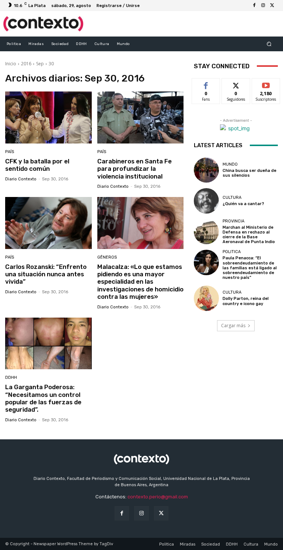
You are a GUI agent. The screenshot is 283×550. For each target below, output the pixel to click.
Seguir (236, 84)
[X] (272, 5)
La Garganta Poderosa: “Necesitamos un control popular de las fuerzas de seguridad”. (43, 398)
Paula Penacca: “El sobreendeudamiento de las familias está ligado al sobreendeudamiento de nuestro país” (250, 268)
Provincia (233, 221)
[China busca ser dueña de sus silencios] (206, 170)
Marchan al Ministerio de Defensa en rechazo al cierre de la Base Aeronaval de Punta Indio (249, 235)
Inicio (10, 63)
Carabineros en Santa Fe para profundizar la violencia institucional (134, 169)
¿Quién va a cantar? (243, 203)
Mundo (230, 164)
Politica (232, 252)
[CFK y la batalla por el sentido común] (48, 117)
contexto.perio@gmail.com (157, 496)
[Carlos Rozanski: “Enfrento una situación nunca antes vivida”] (48, 223)
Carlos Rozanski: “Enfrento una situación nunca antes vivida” (46, 274)
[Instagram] (263, 5)
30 (51, 63)
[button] (269, 44)
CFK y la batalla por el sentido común (37, 165)
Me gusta (206, 84)
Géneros (107, 257)
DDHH (11, 378)
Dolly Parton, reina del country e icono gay (246, 301)
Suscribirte (266, 84)
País (9, 152)
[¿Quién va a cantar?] (206, 200)
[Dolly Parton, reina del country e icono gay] (206, 298)
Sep (40, 63)
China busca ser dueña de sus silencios (249, 173)
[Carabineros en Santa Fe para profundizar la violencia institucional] (140, 117)
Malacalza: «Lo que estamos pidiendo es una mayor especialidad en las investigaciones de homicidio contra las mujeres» (140, 282)
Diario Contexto (20, 179)
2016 (26, 63)
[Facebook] (254, 5)
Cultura (232, 198)
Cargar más (233, 325)
